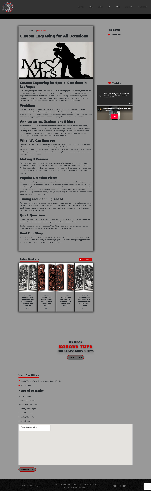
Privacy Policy (83, 487)
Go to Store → (85, 259)
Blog (109, 7)
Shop (91, 7)
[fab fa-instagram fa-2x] (119, 485)
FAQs (118, 7)
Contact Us (129, 7)
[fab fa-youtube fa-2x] (124, 485)
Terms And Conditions (70, 487)
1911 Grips (28, 295)
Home (56, 484)
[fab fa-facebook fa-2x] (114, 485)
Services (81, 7)
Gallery (100, 7)
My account (142, 7)
